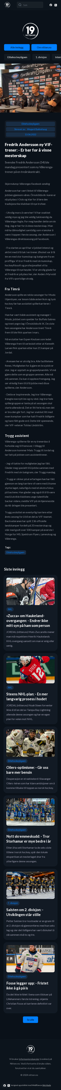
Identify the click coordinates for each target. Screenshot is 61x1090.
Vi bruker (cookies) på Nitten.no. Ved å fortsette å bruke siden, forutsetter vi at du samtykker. (30, 1063)
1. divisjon (41, 57)
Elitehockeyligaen (17, 57)
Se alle (30, 1019)
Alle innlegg (16, 47)
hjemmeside (47, 501)
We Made (46, 1085)
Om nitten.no (44, 47)
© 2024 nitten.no (29, 1075)
